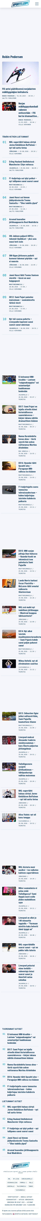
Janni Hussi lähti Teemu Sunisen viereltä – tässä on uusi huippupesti (24, 278)
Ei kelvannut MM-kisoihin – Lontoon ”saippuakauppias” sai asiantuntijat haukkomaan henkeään (29, 384)
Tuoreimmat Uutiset (12, 1029)
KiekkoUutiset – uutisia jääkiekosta (20, 1199)
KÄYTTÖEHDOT (33, 1214)
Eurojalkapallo (27, 1179)
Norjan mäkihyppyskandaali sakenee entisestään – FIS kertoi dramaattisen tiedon (28, 111)
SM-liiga (16, 1179)
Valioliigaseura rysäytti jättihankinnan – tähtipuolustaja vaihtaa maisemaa (27, 770)
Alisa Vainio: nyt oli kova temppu (27, 816)
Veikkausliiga (12, 1182)
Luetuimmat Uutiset (12, 1101)
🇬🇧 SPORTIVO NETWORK (20, 1214)
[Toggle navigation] (37, 4)
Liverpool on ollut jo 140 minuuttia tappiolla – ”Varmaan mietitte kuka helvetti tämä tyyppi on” (28, 923)
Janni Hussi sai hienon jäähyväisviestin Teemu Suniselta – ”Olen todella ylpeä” (23, 200)
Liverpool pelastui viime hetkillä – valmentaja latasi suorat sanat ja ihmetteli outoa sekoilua (27, 972)
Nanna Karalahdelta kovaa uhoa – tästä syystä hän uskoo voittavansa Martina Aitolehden (28, 442)
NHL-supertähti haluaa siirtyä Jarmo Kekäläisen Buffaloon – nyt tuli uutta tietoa (23, 145)
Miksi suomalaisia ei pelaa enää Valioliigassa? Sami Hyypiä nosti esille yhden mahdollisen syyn (28, 895)
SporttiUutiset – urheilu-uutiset (20, 1197)
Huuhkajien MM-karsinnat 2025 (15, 1205)
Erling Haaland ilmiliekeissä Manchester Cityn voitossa (21, 163)
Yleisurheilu (20, 1190)
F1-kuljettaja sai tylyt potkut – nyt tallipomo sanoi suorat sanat (23, 180)
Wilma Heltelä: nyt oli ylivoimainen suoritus (28, 662)
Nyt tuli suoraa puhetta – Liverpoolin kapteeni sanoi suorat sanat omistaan (21, 322)
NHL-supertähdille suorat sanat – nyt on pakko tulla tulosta (28, 947)
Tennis (30, 1186)
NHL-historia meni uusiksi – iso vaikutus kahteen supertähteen (28, 870)
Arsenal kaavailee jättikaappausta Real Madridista (23, 221)
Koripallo (10, 1186)
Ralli (31, 1182)
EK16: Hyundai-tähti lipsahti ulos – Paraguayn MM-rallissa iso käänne (27, 467)
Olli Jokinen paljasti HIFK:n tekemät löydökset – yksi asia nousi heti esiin (22, 239)
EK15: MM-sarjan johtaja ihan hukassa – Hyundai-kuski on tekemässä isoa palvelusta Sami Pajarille (28, 558)
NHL (9, 1179)
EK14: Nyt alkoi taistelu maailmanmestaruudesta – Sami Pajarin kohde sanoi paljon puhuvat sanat (30, 638)
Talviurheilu (21, 1186)
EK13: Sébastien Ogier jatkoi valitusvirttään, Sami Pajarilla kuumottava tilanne (28, 717)
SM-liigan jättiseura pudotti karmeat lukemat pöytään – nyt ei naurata (23, 258)
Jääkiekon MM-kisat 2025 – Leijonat (20, 1202)
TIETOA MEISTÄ (7, 1214)
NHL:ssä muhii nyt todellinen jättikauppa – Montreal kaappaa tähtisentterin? (28, 611)
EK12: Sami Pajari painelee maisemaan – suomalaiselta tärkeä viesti (22, 300)
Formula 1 (23, 1182)
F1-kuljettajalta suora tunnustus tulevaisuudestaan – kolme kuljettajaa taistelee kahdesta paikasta (28, 494)
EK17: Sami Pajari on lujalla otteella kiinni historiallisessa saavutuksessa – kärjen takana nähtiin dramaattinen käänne (28, 413)
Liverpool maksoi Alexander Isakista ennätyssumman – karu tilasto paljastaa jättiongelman (28, 743)
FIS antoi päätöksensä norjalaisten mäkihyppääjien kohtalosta (19, 91)
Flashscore (31, 1205)
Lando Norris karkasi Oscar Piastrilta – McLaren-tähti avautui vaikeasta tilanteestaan (29, 586)
